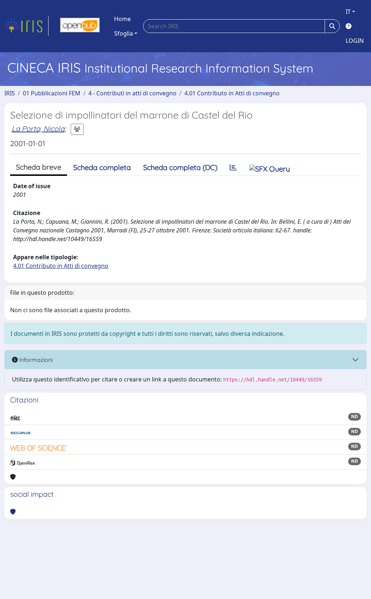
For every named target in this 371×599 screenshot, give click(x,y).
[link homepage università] (79, 26)
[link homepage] (26, 26)
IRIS (9, 93)
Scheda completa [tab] (102, 167)
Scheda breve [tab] (38, 167)
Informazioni (35, 359)
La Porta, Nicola (38, 128)
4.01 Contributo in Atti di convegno (232, 93)
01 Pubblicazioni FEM (51, 93)
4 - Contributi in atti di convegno (132, 93)
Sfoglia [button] (123, 33)
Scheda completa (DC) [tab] (180, 167)
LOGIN (355, 41)
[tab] (233, 167)
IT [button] (348, 12)
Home (122, 19)
